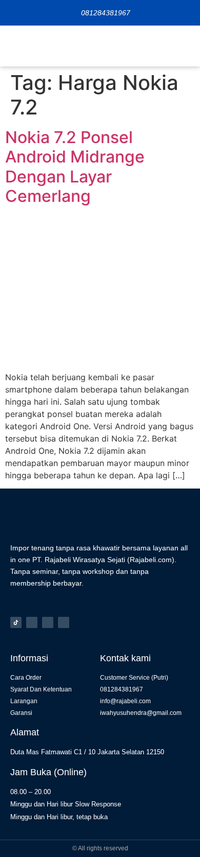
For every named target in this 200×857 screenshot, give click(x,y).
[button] (184, 46)
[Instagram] (31, 622)
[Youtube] (63, 622)
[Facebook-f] (47, 622)
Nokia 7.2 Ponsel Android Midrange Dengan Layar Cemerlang (75, 166)
